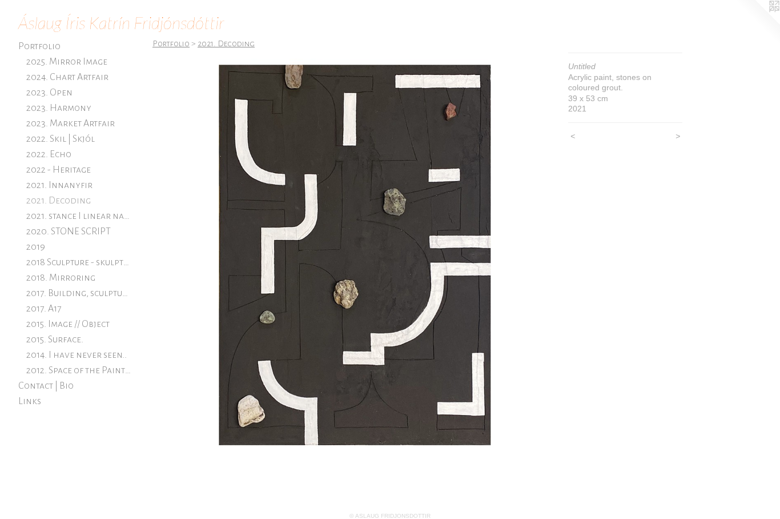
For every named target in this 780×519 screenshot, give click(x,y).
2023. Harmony (58, 108)
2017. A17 (43, 309)
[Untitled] (354, 255)
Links (29, 401)
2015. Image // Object (68, 324)
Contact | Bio (46, 386)
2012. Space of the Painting (79, 370)
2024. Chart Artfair (67, 77)
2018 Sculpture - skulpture (79, 262)
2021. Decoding (58, 200)
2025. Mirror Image (66, 62)
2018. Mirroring (60, 278)
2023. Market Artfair (70, 123)
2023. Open (49, 92)
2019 (35, 247)
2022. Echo (48, 154)
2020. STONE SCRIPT (68, 231)
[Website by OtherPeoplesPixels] (757, 23)
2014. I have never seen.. (76, 355)
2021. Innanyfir (59, 185)
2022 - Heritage (58, 170)
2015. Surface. (54, 339)
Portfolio (39, 46)
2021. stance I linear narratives (79, 216)
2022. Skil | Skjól (60, 139)
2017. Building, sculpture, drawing (79, 293)
